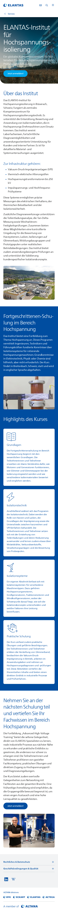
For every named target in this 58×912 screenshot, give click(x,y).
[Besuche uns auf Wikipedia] (13, 879)
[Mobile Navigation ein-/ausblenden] (53, 5)
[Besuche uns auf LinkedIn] (6, 879)
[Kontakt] (40, 5)
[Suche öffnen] (46, 5)
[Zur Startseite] (13, 5)
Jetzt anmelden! (15, 806)
